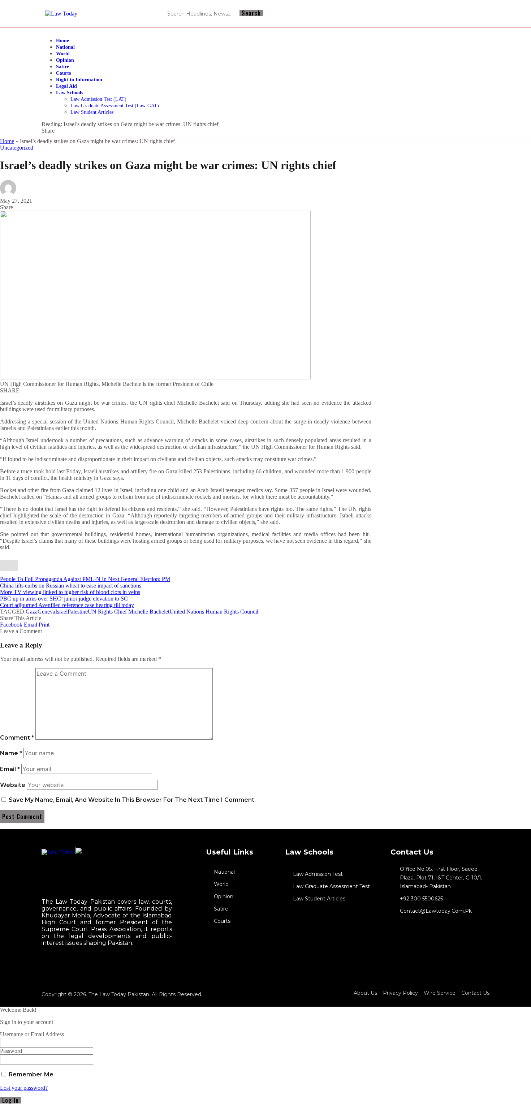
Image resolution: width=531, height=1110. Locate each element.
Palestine (78, 611)
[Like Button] (9, 565)
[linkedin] (49, 964)
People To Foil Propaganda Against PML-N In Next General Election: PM (85, 579)
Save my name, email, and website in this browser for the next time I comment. (132, 799)
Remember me (30, 1074)
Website (12, 785)
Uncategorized (16, 148)
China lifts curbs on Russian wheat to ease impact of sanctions (70, 585)
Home (7, 141)
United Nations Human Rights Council (213, 611)
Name (11, 753)
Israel (61, 611)
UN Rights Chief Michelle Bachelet (128, 611)
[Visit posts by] (8, 194)
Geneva (46, 611)
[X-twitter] (479, 13)
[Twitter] (43, 964)
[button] (44, 624)
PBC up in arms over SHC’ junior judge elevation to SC (64, 598)
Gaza (32, 611)
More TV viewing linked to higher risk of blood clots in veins (70, 592)
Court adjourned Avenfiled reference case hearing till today (67, 605)
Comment (17, 737)
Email (10, 769)
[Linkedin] (466, 13)
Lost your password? (24, 1088)
